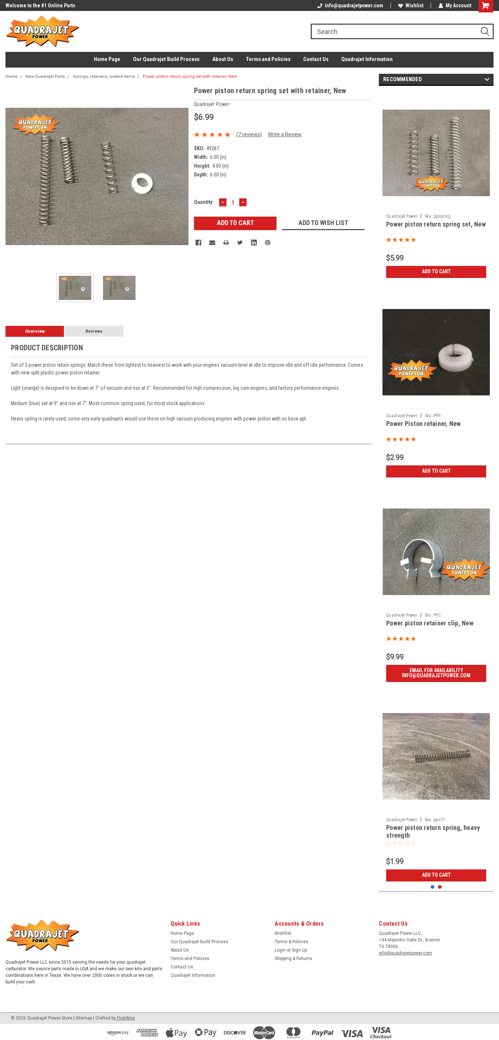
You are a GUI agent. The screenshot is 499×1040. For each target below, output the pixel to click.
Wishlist (414, 5)
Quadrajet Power (402, 216)
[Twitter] (240, 242)
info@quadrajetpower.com (354, 5)
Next (181, 176)
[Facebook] (198, 242)
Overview (35, 331)
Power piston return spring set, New (436, 224)
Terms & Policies (291, 941)
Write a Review (285, 134)
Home (11, 76)
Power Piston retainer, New (423, 423)
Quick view (436, 205)
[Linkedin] (254, 242)
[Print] (226, 242)
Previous (12, 176)
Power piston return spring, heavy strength (433, 831)
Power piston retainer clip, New (429, 623)
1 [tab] (433, 887)
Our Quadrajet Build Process (166, 59)
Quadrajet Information (367, 59)
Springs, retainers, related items (104, 76)
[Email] (212, 242)
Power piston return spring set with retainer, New (190, 76)
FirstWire (125, 1018)
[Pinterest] (268, 242)
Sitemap (84, 1018)
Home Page (107, 59)
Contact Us (315, 59)
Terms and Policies (268, 59)
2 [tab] (440, 887)
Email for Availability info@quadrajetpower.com (436, 672)
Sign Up (299, 950)
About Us (222, 59)
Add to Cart (436, 271)
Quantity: (204, 202)
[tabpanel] (436, 186)
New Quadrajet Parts (45, 76)
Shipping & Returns (293, 958)
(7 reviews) (249, 134)
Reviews (94, 331)
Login (280, 950)
